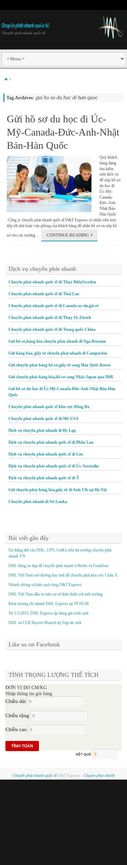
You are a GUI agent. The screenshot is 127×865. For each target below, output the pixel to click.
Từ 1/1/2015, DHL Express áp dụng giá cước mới (48, 613)
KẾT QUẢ (83, 754)
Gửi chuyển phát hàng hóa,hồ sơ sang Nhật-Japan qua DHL (61, 377)
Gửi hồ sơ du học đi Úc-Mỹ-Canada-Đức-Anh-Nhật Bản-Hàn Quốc (63, 132)
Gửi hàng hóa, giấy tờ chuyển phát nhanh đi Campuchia (57, 353)
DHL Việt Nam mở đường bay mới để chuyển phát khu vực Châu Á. (63, 575)
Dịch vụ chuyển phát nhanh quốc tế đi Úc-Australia (53, 466)
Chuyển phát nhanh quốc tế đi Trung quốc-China (52, 329)
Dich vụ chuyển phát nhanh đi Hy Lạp (42, 430)
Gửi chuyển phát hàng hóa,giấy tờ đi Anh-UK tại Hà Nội (57, 489)
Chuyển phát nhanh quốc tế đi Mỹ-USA (43, 418)
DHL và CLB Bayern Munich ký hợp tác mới (44, 622)
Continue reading (67, 235)
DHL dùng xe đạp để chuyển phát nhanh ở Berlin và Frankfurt (58, 565)
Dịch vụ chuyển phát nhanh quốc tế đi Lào (45, 454)
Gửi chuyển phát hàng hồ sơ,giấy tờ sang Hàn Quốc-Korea (59, 365)
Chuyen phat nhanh (99, 775)
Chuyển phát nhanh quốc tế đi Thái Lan (43, 293)
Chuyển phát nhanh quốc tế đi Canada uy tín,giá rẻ (53, 305)
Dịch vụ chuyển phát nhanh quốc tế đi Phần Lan (50, 442)
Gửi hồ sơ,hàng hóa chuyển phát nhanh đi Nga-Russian (57, 341)
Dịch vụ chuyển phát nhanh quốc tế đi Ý (43, 478)
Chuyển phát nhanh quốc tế (25, 25)
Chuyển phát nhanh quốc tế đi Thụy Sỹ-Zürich (49, 317)
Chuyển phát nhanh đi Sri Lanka (37, 501)
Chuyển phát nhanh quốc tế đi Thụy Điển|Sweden (52, 282)
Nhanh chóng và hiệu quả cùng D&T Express (45, 584)
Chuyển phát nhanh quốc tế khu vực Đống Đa (48, 406)
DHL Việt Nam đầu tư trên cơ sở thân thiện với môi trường (55, 594)
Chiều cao (16, 729)
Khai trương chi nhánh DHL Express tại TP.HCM (49, 603)
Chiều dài (15, 701)
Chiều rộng (17, 715)
